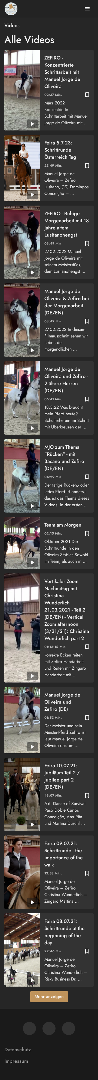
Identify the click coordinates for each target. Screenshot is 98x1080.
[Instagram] (49, 1028)
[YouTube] (68, 1028)
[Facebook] (29, 1028)
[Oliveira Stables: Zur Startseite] (11, 8)
